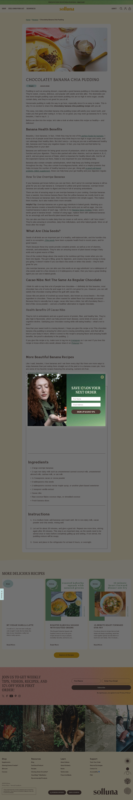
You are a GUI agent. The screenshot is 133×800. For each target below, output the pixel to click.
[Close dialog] (102, 377)
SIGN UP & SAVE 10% (86, 412)
